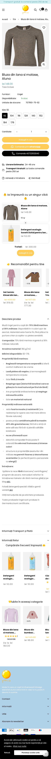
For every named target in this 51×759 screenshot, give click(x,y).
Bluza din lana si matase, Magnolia (10, 632)
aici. (8, 481)
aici (11, 490)
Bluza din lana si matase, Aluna (34, 207)
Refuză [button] (7, 753)
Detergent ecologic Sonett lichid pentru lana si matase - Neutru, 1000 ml (31, 584)
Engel (20, 94)
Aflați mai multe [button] (19, 746)
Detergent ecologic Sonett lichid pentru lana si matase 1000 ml (34, 232)
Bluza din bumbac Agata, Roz (30, 632)
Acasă (5, 19)
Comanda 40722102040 (27, 153)
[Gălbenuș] (25, 10)
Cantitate (6, 131)
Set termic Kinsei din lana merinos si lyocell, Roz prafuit (11, 298)
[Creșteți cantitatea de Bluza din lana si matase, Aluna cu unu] (46, 132)
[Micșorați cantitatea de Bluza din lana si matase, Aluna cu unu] (17, 132)
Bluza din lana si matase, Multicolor (31, 295)
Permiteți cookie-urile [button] (31, 753)
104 (14, 19)
